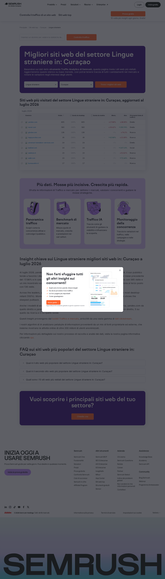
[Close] (120, 270)
